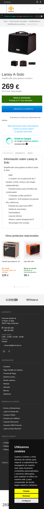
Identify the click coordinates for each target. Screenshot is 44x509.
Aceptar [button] (26, 491)
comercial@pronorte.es (12, 345)
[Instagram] (37, 2)
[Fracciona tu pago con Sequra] (22, 141)
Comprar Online (9, 415)
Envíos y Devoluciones (11, 408)
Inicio (6, 21)
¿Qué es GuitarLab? (11, 411)
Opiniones (7, 394)
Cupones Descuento (11, 422)
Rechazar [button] (26, 496)
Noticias (6, 384)
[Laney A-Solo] (14, 64)
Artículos (6, 387)
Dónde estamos (9, 380)
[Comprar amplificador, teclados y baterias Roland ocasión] (32, 299)
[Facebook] (40, 2)
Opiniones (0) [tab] (20, 153)
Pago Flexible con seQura (13, 370)
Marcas (6, 390)
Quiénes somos (9, 377)
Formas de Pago (9, 373)
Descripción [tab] (8, 153)
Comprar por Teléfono (11, 418)
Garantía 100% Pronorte (12, 425)
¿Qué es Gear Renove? (12, 429)
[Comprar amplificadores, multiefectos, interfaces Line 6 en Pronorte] (12, 299)
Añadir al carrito (22, 109)
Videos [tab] (30, 153)
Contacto (7, 2)
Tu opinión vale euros (22, 132)
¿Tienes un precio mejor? (23, 129)
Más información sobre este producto (22, 126)
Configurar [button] (26, 501)
